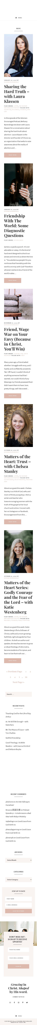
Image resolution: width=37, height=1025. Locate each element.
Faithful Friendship (13, 738)
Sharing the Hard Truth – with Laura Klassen (16, 94)
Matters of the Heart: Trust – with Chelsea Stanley (17, 464)
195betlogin (10, 821)
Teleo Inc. (22, 1022)
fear (20, 620)
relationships (20, 479)
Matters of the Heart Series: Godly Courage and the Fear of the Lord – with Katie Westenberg (18, 597)
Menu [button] (20, 17)
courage (23, 109)
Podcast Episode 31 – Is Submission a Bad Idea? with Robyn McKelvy (18, 813)
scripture (26, 620)
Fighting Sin (18, 353)
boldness (15, 109)
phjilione (9, 802)
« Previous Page (14, 671)
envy (23, 355)
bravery (7, 620)
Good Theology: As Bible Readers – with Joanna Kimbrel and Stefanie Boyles (18, 746)
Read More (13, 155)
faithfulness (18, 240)
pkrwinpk (9, 838)
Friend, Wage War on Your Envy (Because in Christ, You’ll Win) (17, 339)
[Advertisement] (18, 772)
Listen (16, 106)
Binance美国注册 (13, 810)
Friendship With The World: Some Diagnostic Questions (16, 225)
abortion (7, 109)
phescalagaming (12, 829)
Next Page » (18, 682)
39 (26, 676)
